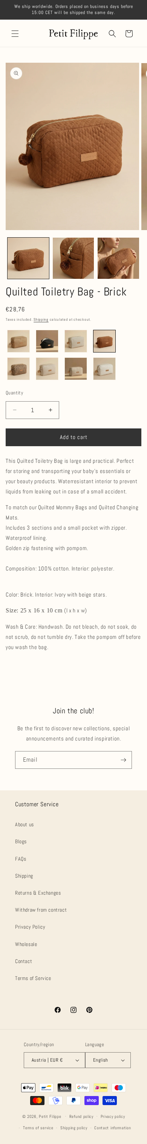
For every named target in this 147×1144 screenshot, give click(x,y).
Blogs (21, 841)
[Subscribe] (123, 760)
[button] (15, 33)
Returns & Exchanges (38, 892)
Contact (23, 961)
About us (24, 824)
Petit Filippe (50, 1116)
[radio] (18, 341)
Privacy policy (113, 1116)
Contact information (112, 1127)
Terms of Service (33, 978)
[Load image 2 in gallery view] (73, 258)
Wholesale (26, 944)
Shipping (41, 319)
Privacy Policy (30, 926)
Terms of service (38, 1127)
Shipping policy (73, 1127)
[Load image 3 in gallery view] (118, 258)
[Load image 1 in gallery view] (28, 258)
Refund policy (81, 1116)
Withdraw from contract (41, 909)
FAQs (20, 858)
